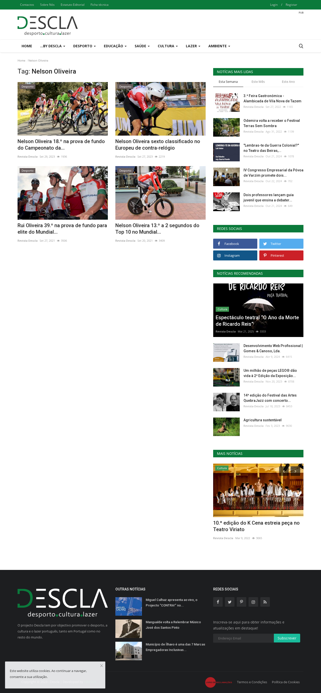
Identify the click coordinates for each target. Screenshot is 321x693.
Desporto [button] (83, 46)
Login (274, 5)
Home (27, 46)
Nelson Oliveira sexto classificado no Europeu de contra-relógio (157, 144)
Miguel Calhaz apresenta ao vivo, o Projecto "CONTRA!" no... (171, 602)
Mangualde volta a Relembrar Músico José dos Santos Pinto (173, 624)
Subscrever (287, 638)
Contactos (27, 5)
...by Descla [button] (51, 46)
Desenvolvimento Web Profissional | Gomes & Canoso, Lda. (273, 348)
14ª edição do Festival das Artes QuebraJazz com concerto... (270, 398)
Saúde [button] (141, 46)
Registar (291, 5)
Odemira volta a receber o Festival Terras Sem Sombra (272, 123)
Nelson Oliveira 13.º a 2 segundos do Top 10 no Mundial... (157, 228)
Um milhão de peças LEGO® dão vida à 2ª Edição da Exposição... (270, 373)
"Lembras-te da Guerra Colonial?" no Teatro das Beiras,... (271, 148)
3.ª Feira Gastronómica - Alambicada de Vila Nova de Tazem (272, 98)
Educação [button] (114, 46)
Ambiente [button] (218, 46)
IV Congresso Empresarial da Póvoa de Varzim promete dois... (273, 172)
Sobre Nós (47, 5)
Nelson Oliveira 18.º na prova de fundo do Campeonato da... (61, 144)
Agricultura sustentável (263, 420)
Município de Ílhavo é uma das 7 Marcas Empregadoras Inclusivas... (175, 647)
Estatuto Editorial (73, 5)
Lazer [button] (192, 46)
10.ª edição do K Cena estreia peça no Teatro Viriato (256, 526)
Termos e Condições (252, 682)
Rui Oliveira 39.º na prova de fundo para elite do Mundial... (62, 228)
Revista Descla (28, 156)
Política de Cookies (286, 682)
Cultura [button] (166, 46)
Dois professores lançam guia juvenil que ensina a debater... (269, 197)
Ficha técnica (100, 5)
